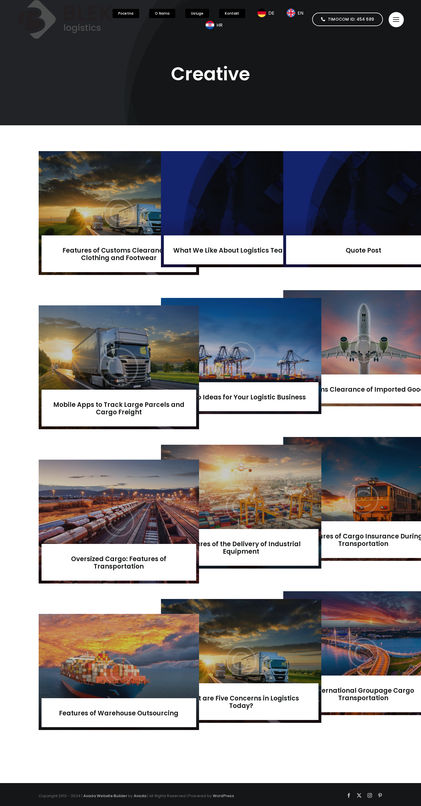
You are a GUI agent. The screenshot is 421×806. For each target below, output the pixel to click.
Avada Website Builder (105, 796)
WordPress (223, 796)
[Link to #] (396, 19)
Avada (140, 796)
